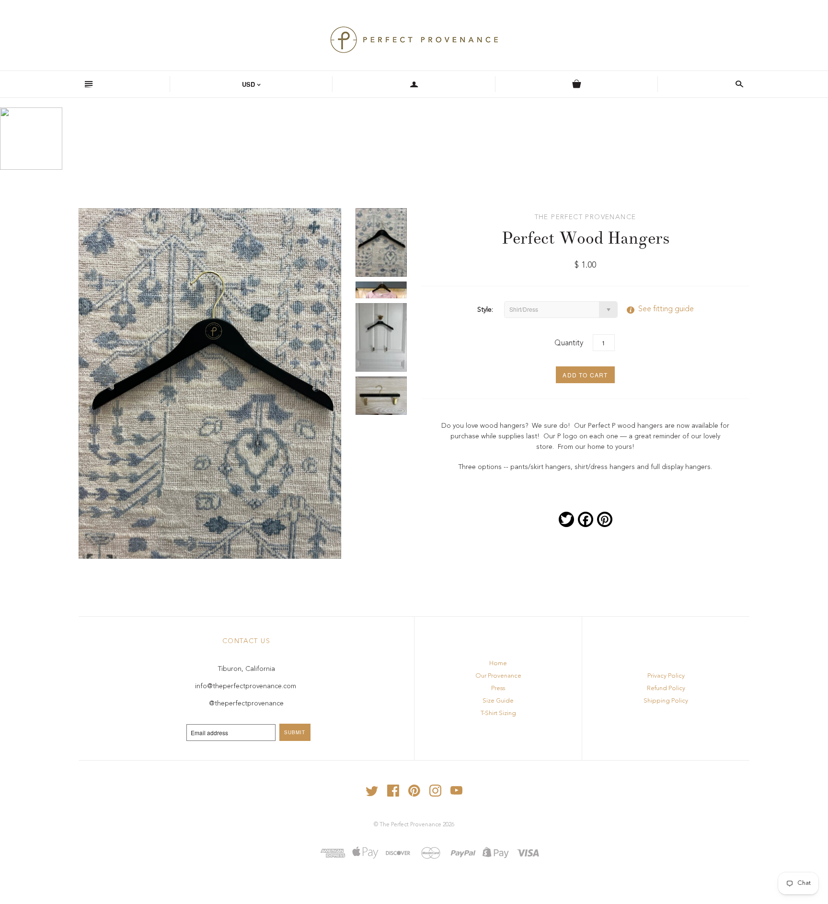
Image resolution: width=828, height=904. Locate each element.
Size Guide (498, 701)
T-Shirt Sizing (498, 713)
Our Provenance (498, 676)
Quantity (568, 343)
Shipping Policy (666, 701)
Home (498, 663)
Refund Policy (666, 688)
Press (498, 688)
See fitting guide (656, 309)
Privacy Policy (666, 676)
